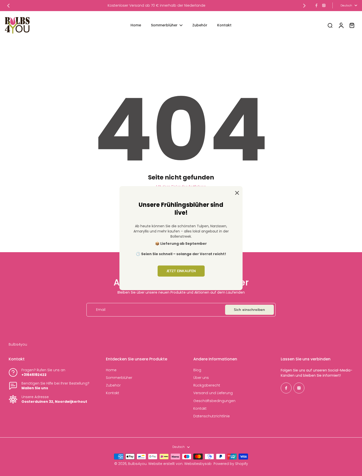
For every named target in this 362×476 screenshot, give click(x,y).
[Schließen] (236, 192)
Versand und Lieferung (213, 393)
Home (111, 370)
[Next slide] (304, 5)
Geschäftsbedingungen (214, 401)
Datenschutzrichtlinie (211, 416)
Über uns (201, 377)
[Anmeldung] (340, 25)
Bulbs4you (137, 463)
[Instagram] (324, 5)
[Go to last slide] (8, 5)
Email (100, 309)
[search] (330, 25)
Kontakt (112, 393)
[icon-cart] (351, 25)
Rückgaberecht (206, 385)
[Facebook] (316, 5)
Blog (197, 370)
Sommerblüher (119, 377)
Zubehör (113, 385)
